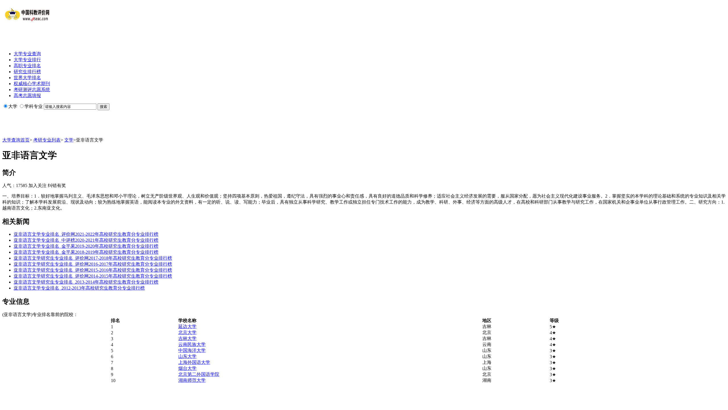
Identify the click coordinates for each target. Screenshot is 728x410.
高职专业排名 (27, 65)
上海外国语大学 (194, 362)
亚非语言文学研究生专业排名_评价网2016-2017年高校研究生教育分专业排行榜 (93, 264)
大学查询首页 (16, 140)
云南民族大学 (192, 344)
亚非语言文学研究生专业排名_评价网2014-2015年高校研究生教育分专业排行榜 (93, 276)
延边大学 (187, 326)
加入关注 (37, 185)
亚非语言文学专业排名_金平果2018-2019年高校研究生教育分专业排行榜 (86, 252)
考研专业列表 (47, 140)
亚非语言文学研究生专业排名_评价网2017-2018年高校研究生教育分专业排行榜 (93, 258)
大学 (12, 106)
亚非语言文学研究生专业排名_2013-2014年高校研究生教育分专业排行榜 (86, 282)
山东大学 (187, 356)
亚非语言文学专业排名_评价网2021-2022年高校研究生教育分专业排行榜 (86, 234)
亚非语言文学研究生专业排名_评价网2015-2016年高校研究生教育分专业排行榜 (93, 270)
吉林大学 (187, 338)
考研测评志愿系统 (32, 89)
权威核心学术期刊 (32, 83)
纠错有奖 (57, 185)
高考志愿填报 (27, 95)
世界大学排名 (27, 77)
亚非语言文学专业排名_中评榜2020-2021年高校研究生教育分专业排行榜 (86, 240)
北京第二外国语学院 (198, 374)
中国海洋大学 (192, 350)
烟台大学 (187, 368)
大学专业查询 (27, 53)
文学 (68, 140)
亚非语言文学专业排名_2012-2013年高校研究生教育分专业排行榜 (79, 288)
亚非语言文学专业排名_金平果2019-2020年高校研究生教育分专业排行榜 (86, 246)
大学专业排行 (27, 59)
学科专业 (33, 106)
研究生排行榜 (27, 71)
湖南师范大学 (192, 380)
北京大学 (187, 332)
